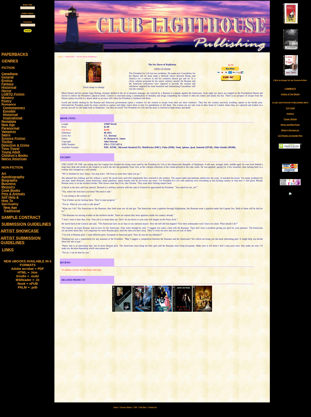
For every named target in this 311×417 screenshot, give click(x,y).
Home (116, 407)
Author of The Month (290, 94)
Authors (290, 114)
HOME (60, 57)
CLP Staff (290, 108)
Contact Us (152, 407)
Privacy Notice (126, 407)
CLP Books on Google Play (290, 136)
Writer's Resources (290, 130)
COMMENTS (290, 89)
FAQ (135, 407)
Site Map (142, 407)
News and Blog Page (290, 125)
